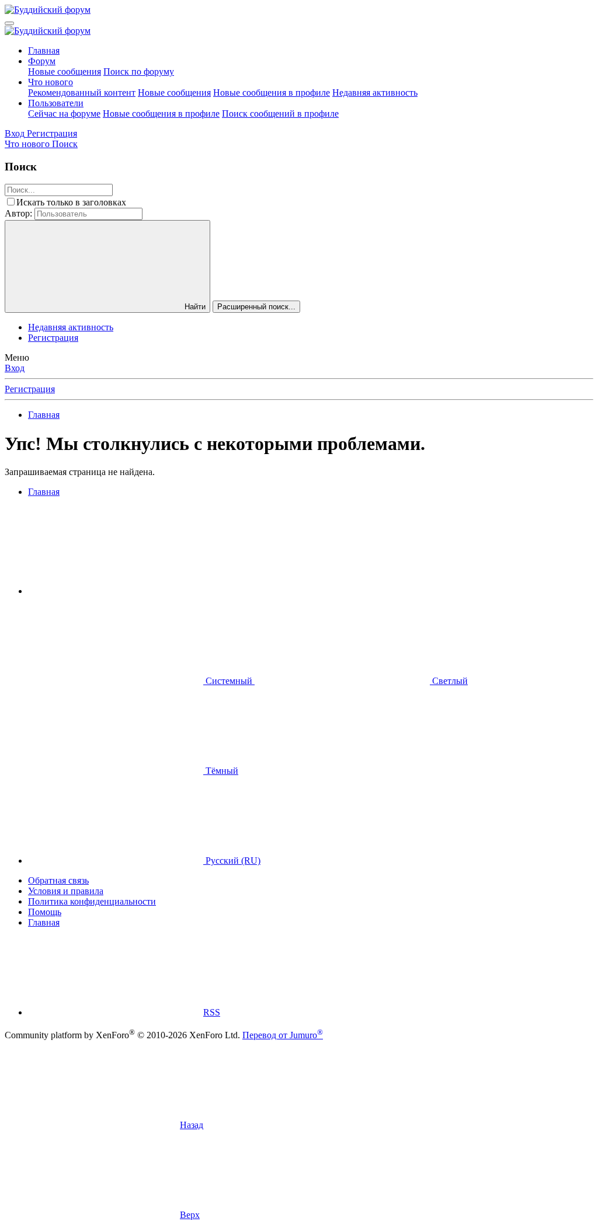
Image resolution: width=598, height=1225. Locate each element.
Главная (44, 50)
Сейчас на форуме (64, 113)
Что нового (50, 82)
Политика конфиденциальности (92, 901)
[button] (115, 591)
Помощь (44, 912)
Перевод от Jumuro (282, 1035)
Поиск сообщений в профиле (280, 113)
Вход (15, 368)
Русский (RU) (231, 860)
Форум (41, 61)
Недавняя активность (375, 92)
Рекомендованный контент (81, 92)
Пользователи (56, 103)
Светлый (449, 681)
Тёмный (220, 771)
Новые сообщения (64, 71)
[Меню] (9, 23)
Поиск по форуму (138, 71)
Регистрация (53, 338)
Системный (229, 681)
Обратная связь (58, 880)
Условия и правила (65, 891)
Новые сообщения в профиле (271, 92)
